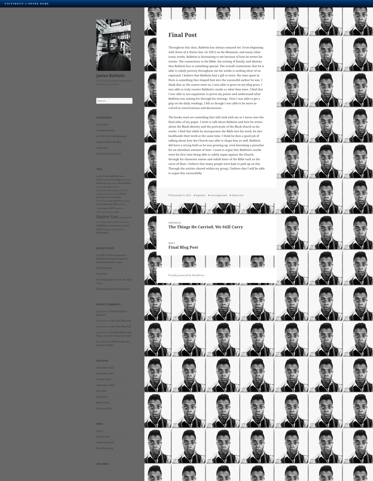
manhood (119, 208)
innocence (126, 201)
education (115, 190)
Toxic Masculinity (118, 229)
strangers (107, 229)
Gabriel (122, 193)
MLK (116, 212)
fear (110, 194)
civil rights (102, 124)
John (115, 204)
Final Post (101, 273)
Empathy (99, 194)
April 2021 (102, 396)
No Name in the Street (108, 153)
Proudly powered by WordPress (186, 275)
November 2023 (105, 373)
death (116, 187)
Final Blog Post (104, 268)
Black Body (127, 180)
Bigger (119, 179)
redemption (124, 222)
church (99, 187)
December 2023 (105, 367)
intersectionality (104, 204)
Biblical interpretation (105, 180)
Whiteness (102, 232)
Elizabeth (123, 190)
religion (101, 225)
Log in (99, 430)
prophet (104, 222)
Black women (112, 183)
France (115, 194)
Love (112, 208)
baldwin (114, 176)
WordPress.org (104, 448)
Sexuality (125, 225)
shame (100, 229)
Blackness (101, 183)
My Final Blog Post (121, 320)
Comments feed (105, 442)
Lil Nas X (121, 204)
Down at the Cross (103, 190)
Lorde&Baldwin (102, 208)
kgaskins (201, 195)
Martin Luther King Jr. (105, 212)
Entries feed (103, 436)
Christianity (124, 183)
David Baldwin (107, 187)
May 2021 (101, 391)
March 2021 (102, 402)
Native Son (102, 147)
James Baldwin (110, 75)
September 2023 (105, 385)
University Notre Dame (27, 3)
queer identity (113, 222)
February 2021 (104, 408)
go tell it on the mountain (108, 197)
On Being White (125, 217)
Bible (121, 176)
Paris (98, 222)
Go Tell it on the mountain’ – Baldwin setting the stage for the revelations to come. (112, 259)
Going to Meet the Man (109, 142)
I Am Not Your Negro (104, 201)
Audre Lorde (102, 176)
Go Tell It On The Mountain (111, 136)
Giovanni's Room (105, 130)
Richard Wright (113, 225)
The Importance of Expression (113, 289)
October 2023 (103, 379)
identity (118, 200)
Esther (106, 194)
